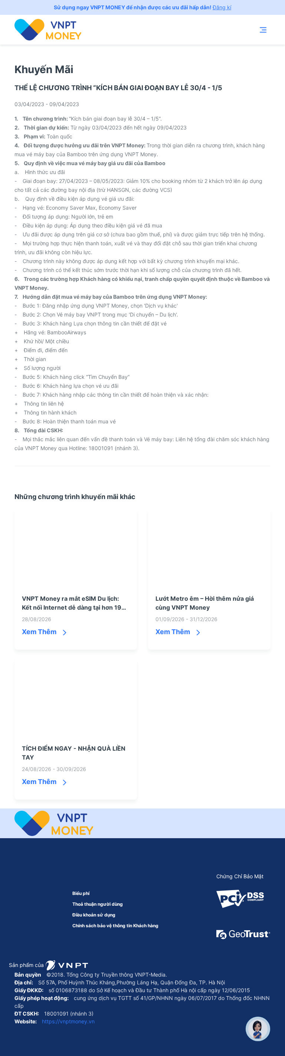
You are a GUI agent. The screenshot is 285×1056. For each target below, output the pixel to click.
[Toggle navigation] (263, 29)
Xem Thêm (39, 632)
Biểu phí (80, 893)
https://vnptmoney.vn (67, 1021)
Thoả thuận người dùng (97, 904)
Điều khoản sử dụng (93, 915)
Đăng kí (222, 7)
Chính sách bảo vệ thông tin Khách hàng (115, 925)
